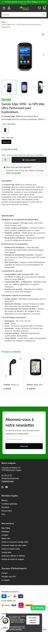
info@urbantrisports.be (10, 478)
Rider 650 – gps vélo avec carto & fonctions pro (39, 384)
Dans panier (30, 159)
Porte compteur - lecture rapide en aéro (16, 384)
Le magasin (5, 580)
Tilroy (44, 629)
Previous (4, 86)
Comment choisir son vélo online (13, 545)
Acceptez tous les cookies (33, 620)
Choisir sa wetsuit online (10, 549)
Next (44, 55)
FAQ (3, 514)
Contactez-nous (7, 481)
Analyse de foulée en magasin (12, 559)
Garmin (6, 99)
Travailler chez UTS (8, 576)
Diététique (5, 531)
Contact (4, 573)
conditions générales (15, 629)
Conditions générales (9, 504)
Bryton (30, 384)
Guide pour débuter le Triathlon (13, 555)
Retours (4, 500)
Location (4, 535)
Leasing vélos (6, 552)
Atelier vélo (5, 538)
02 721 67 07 (6, 475)
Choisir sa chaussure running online (14, 542)
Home (3, 22)
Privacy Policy (6, 510)
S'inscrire (24, 446)
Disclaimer (5, 507)
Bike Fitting (5, 528)
